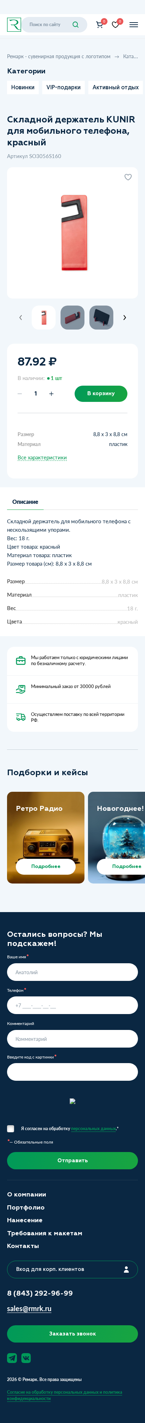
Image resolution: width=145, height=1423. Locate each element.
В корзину (101, 393)
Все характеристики (42, 457)
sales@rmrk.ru (29, 1308)
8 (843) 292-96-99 (40, 1293)
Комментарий (20, 1023)
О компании (26, 1194)
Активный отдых (116, 87)
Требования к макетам (44, 1233)
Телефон (15, 990)
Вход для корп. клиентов (50, 1269)
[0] (99, 24)
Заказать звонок (72, 1334)
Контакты (23, 1246)
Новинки (22, 87)
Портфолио (26, 1207)
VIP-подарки (63, 87)
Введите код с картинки (30, 1057)
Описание (25, 502)
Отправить (72, 1160)
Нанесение (25, 1220)
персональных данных (93, 1129)
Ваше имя (16, 956)
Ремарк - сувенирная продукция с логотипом (59, 56)
